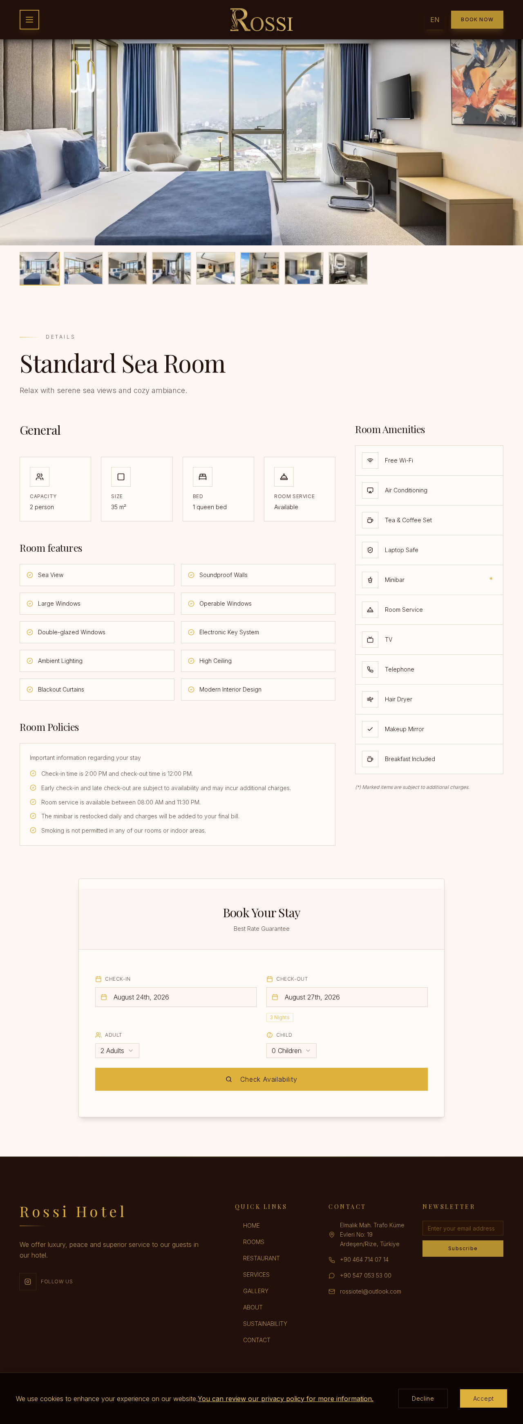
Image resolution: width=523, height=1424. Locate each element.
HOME (251, 1225)
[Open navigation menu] (29, 19)
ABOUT (253, 1307)
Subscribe (463, 1248)
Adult (113, 1035)
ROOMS (253, 1241)
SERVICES (256, 1274)
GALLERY (255, 1290)
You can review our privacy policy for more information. (285, 1399)
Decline (423, 1398)
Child (284, 1035)
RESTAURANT (261, 1258)
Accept (483, 1398)
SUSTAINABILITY (265, 1323)
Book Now (477, 19)
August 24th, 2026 (141, 997)
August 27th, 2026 (312, 997)
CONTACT (256, 1339)
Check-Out (292, 979)
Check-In (118, 979)
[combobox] (117, 1050)
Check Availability (268, 1079)
